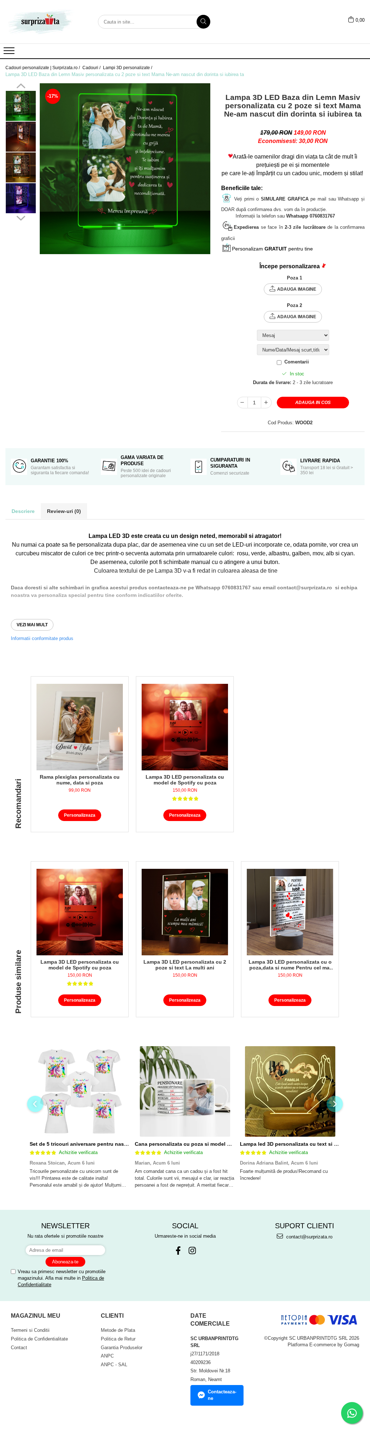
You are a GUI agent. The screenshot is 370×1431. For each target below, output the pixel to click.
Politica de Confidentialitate (39, 1339)
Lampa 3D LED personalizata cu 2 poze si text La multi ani (184, 965)
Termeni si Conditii (30, 1330)
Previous (21, 87)
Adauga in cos (313, 402)
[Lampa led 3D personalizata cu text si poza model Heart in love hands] (290, 1091)
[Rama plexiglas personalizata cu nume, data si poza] (79, 727)
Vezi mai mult (32, 624)
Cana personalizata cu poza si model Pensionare (195, 1144)
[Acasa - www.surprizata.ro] (41, 21)
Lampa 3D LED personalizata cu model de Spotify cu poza (185, 780)
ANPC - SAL (114, 1364)
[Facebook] (178, 1250)
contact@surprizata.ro (308, 1237)
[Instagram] (192, 1250)
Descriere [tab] (23, 511)
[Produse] (10, 52)
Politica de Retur (118, 1339)
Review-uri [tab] (64, 511)
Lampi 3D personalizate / (128, 67)
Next (21, 217)
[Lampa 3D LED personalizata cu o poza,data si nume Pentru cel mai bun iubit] (290, 912)
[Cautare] (203, 22)
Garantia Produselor (121, 1347)
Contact (19, 1347)
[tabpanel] (125, 168)
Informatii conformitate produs (42, 638)
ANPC (107, 1356)
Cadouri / (92, 67)
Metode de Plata (118, 1330)
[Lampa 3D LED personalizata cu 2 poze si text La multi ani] (185, 912)
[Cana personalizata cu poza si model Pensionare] (184, 1091)
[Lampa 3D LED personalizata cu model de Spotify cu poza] (185, 727)
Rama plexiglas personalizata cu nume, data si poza (80, 780)
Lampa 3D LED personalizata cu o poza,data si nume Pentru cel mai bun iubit (290, 965)
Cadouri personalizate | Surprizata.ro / (43, 67)
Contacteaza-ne (222, 1395)
